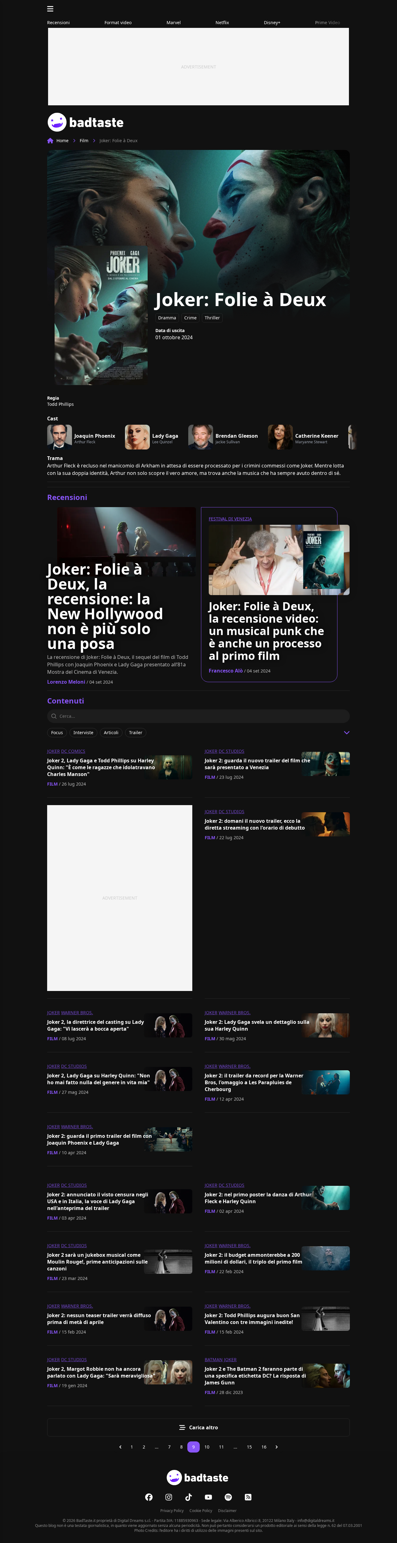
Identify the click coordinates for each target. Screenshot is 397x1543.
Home (62, 140)
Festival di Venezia (230, 519)
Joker (53, 751)
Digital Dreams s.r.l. (134, 1520)
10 (206, 1447)
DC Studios (231, 751)
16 (263, 1447)
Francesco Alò (226, 670)
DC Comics (73, 751)
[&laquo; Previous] (120, 1447)
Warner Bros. (77, 1012)
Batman (214, 1359)
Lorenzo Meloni (66, 681)
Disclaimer (227, 1510)
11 (221, 1447)
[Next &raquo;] (276, 1447)
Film (84, 140)
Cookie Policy (201, 1510)
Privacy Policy (172, 1510)
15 (249, 1447)
